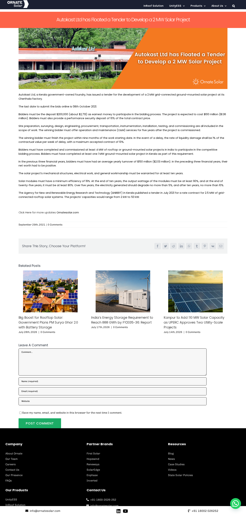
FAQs (8, 480)
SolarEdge (93, 469)
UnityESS (11, 499)
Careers (10, 464)
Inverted (92, 480)
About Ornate (13, 453)
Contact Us (12, 469)
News (171, 459)
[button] (233, 6)
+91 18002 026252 (205, 511)
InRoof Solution (15, 505)
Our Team (11, 459)
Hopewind (93, 459)
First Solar (93, 453)
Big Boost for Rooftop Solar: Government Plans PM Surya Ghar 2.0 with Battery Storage (48, 322)
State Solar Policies (180, 475)
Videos (172, 469)
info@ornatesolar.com (104, 505)
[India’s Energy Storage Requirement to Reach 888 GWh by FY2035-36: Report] (123, 291)
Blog (171, 453)
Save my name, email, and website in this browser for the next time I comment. (72, 412)
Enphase (92, 475)
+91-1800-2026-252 (103, 499)
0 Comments (55, 224)
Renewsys (93, 464)
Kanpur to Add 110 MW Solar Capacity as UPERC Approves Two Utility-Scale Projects (194, 322)
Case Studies (176, 464)
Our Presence (14, 475)
